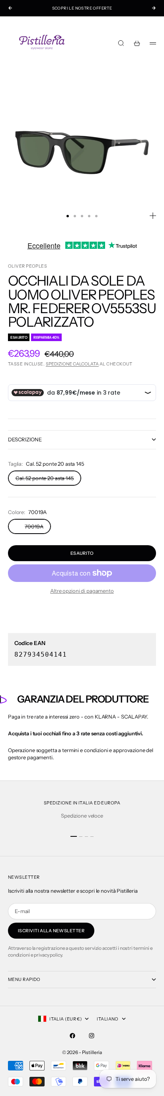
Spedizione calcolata (72, 364)
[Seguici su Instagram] (91, 1035)
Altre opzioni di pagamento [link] (82, 591)
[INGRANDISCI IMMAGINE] (153, 216)
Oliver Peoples (27, 266)
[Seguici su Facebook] (72, 1035)
